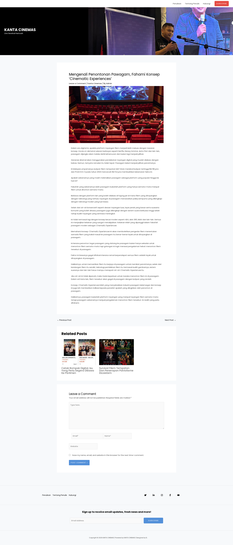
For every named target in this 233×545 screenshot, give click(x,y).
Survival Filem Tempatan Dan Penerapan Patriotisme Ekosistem (116, 370)
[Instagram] (162, 495)
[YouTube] (178, 495)
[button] (222, 3)
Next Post (170, 320)
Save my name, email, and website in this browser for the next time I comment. (108, 455)
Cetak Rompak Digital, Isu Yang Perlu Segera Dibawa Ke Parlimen (77, 370)
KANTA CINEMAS (20, 29)
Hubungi (206, 3)
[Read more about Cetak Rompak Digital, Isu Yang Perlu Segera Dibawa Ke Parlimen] (78, 352)
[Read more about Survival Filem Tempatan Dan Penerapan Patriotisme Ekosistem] (116, 352)
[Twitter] (145, 495)
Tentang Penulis (192, 3)
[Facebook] (170, 495)
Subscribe (153, 520)
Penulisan (177, 3)
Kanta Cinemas (95, 83)
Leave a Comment (77, 83)
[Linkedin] (154, 495)
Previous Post (64, 320)
